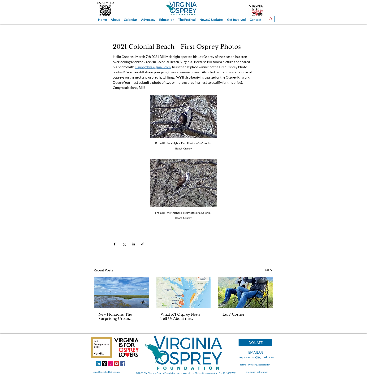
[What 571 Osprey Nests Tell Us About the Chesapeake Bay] (183, 292)
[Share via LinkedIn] (133, 244)
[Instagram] (110, 363)
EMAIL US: (256, 352)
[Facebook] (122, 363)
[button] (115, 19)
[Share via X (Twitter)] (124, 244)
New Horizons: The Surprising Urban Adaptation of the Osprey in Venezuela (120, 316)
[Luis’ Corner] (245, 292)
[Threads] (104, 363)
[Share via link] (143, 244)
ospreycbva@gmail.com (256, 357)
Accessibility (263, 364)
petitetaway (262, 371)
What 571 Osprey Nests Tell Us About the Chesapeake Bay (180, 316)
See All (269, 269)
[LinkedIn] (98, 363)
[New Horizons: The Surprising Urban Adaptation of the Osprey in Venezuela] (121, 292)
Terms (243, 364)
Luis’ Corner (233, 314)
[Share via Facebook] (114, 244)
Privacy (252, 364)
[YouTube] (116, 363)
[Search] (271, 19)
